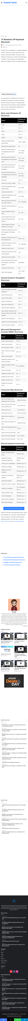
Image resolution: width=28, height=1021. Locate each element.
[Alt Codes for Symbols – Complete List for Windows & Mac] (21, 649)
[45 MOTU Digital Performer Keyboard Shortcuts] (7, 636)
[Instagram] (23, 626)
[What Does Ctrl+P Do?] (7, 649)
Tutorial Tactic (23, 1014)
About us (3, 958)
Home (3, 36)
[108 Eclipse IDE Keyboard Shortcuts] (21, 663)
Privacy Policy (4, 960)
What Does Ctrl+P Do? (6, 654)
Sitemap (19, 1016)
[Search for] (26, 3)
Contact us (3, 962)
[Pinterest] (24, 626)
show (13, 94)
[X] (25, 626)
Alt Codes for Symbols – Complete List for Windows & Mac (21, 655)
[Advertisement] (14, 20)
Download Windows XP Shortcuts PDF (14, 508)
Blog (6, 36)
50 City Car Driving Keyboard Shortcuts (5, 669)
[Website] (26, 626)
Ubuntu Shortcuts (5, 521)
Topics (2, 954)
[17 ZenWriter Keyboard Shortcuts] (21, 636)
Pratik (4, 45)
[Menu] (1, 3)
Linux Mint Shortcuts (18, 521)
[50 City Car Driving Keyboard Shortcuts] (7, 663)
